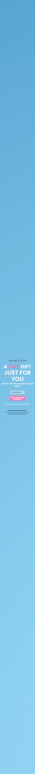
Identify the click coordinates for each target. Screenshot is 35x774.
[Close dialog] (33, 2)
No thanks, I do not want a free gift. (17, 404)
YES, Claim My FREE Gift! (17, 398)
